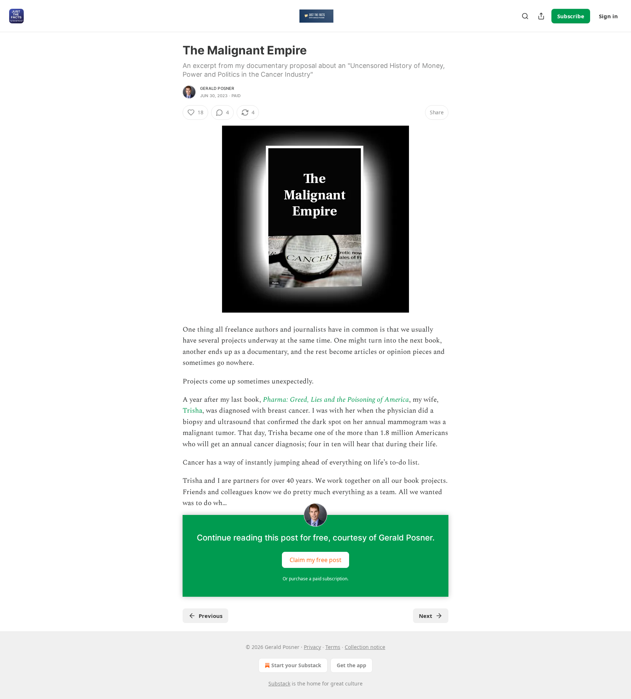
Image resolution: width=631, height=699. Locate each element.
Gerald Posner (217, 88)
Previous (210, 615)
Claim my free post (315, 559)
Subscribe (570, 16)
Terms (332, 646)
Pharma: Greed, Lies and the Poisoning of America (336, 399)
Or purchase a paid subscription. (315, 579)
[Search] (525, 16)
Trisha (192, 410)
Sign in (608, 16)
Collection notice (365, 646)
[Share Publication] (541, 16)
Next (425, 615)
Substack (279, 683)
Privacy (312, 646)
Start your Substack (296, 665)
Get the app (351, 665)
